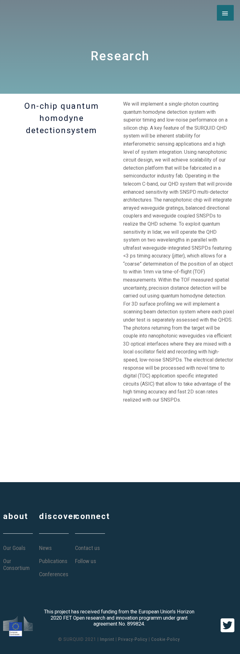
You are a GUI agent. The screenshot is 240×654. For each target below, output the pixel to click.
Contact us (87, 548)
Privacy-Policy (133, 639)
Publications (53, 561)
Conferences (53, 574)
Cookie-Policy (165, 639)
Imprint (107, 639)
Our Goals (14, 548)
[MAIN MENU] (225, 13)
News (45, 548)
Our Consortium (16, 564)
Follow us (85, 561)
